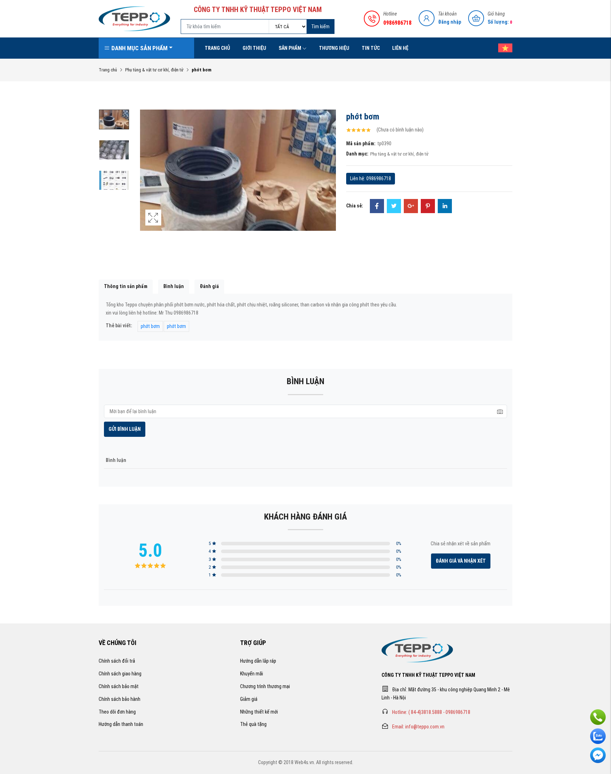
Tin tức (371, 48)
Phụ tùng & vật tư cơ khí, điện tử (154, 69)
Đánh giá (209, 286)
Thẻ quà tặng (253, 724)
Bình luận (173, 286)
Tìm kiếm (320, 26)
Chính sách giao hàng (120, 673)
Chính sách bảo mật (119, 686)
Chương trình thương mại (265, 686)
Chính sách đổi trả (117, 661)
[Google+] (411, 207)
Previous (147, 177)
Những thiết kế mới (259, 712)
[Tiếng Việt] (501, 48)
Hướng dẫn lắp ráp (258, 661)
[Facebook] (377, 207)
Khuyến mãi (251, 673)
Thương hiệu (334, 48)
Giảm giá (248, 699)
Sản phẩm (290, 48)
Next (328, 177)
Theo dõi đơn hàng (117, 712)
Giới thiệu (254, 48)
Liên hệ (400, 48)
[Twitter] (394, 207)
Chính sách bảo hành (119, 699)
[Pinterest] (428, 207)
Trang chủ (217, 48)
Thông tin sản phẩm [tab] (125, 286)
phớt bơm (150, 326)
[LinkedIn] (445, 207)
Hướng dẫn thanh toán (121, 724)
